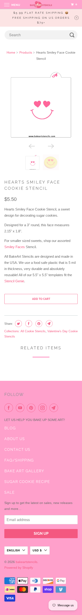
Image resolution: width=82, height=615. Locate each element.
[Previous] (31, 146)
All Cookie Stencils (33, 331)
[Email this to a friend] (49, 323)
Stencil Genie (14, 281)
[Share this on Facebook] (28, 323)
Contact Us (17, 449)
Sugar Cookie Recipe (27, 482)
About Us (14, 439)
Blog (10, 428)
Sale (9, 492)
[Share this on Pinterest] (38, 323)
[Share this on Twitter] (18, 323)
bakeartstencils (26, 562)
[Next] (51, 146)
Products (25, 52)
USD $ (37, 550)
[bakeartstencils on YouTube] (21, 407)
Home (11, 52)
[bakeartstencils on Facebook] (9, 407)
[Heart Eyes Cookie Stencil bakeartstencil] (41, 105)
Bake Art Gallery (24, 471)
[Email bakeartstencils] (54, 407)
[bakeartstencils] (41, 4)
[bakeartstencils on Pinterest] (32, 407)
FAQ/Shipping (19, 460)
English (13, 550)
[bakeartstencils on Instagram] (43, 407)
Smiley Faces (14, 247)
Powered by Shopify (18, 567)
